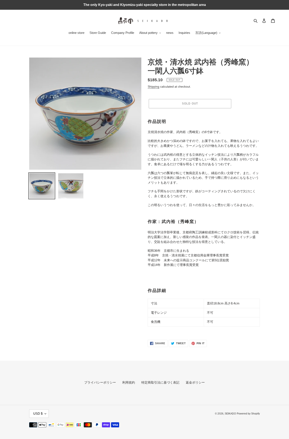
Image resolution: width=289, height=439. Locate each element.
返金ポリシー (195, 382)
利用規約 (128, 382)
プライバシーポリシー (100, 382)
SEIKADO (230, 413)
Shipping (153, 86)
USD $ (38, 413)
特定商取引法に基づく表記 (160, 382)
